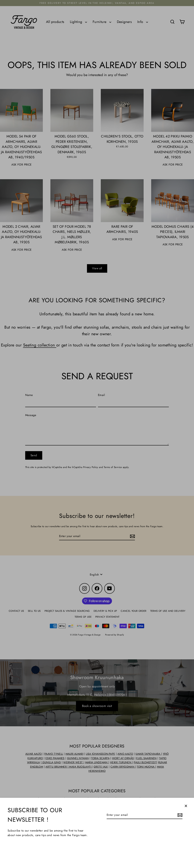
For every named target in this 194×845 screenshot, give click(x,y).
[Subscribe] (179, 815)
